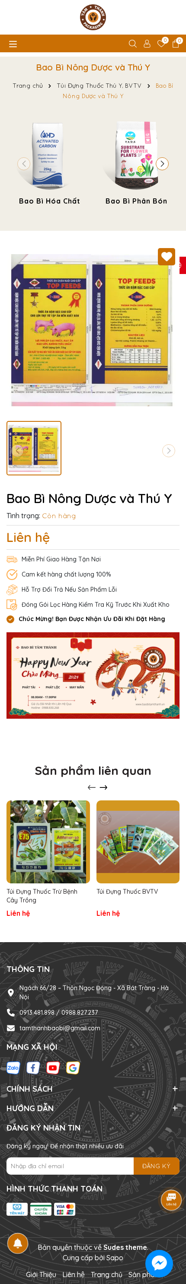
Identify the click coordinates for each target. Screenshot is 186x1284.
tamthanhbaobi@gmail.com (59, 1028)
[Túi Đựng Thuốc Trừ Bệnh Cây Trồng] (48, 842)
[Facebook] (33, 1067)
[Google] (73, 1067)
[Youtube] (53, 1067)
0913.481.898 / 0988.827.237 (58, 1012)
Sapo (114, 1257)
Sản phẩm (144, 1274)
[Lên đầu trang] (168, 1232)
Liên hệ (73, 1274)
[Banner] (93, 675)
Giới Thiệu (41, 1274)
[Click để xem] (93, 330)
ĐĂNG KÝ (156, 1166)
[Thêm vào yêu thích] (166, 256)
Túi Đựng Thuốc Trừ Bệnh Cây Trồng (41, 896)
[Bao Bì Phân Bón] (136, 162)
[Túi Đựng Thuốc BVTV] (138, 842)
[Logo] (93, 17)
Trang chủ (106, 1274)
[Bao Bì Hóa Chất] (50, 162)
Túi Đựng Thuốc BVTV (127, 891)
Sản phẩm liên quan (93, 770)
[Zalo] (13, 1067)
